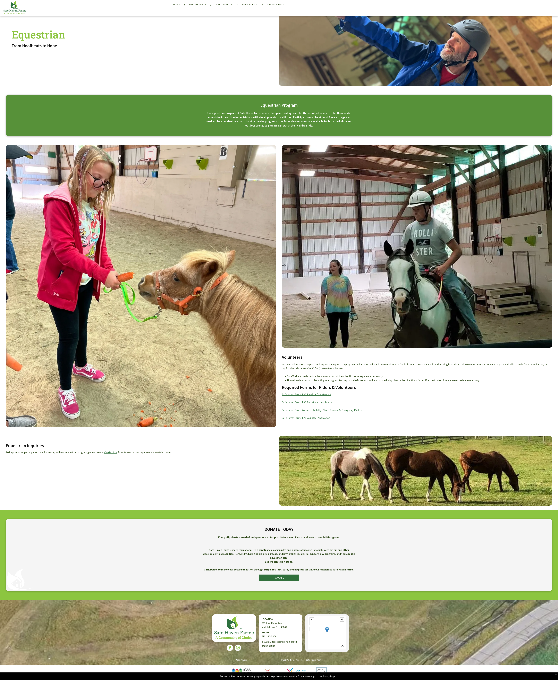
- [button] (312, 623)
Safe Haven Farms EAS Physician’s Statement (306, 394)
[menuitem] (177, 4)
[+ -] (327, 632)
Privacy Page (328, 676)
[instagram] (238, 648)
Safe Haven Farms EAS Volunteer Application (306, 418)
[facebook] (230, 648)
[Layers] (342, 619)
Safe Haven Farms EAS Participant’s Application (307, 402)
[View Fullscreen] (312, 629)
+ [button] (312, 619)
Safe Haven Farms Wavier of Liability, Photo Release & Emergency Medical (322, 410)
